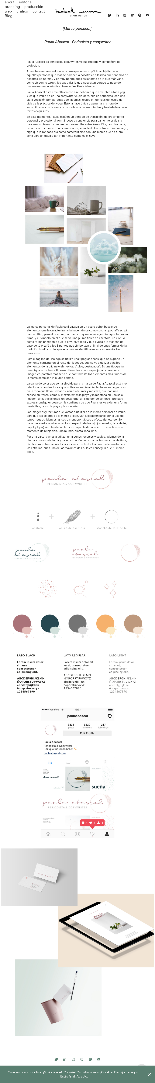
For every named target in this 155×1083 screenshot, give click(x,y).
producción (33, 6)
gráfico (22, 11)
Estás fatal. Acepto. (74, 1076)
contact (39, 11)
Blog (8, 15)
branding (12, 6)
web (8, 11)
